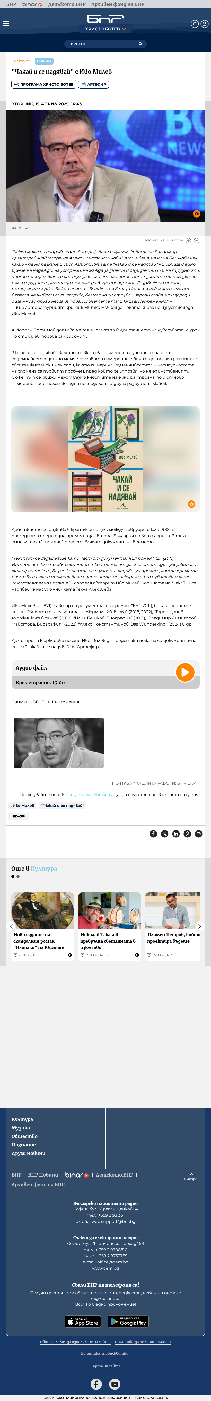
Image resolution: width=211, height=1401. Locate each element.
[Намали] (197, 241)
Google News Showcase (90, 794)
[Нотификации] (194, 24)
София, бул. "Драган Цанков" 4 (105, 1209)
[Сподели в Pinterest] (187, 834)
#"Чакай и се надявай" (62, 805)
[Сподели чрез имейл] (199, 834)
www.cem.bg (105, 1268)
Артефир (96, 84)
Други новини (29, 1153)
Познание (24, 1145)
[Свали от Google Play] (128, 1321)
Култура (21, 61)
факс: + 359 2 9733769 (106, 1255)
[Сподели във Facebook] (153, 834)
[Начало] (105, 19)
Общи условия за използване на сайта (75, 1342)
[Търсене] (140, 44)
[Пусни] (185, 672)
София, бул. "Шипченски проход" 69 (105, 1243)
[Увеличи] (188, 241)
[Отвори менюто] (6, 23)
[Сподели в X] (165, 834)
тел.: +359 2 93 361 (105, 1215)
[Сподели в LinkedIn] (176, 834)
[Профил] (204, 24)
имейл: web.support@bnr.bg (106, 1221)
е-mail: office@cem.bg (106, 1262)
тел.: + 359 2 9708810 (106, 1249)
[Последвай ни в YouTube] (115, 1384)
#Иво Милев (22, 805)
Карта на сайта (105, 1366)
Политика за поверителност (143, 1342)
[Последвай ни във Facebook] (96, 1384)
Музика (21, 1128)
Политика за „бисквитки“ (106, 1353)
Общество (25, 1136)
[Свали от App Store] (83, 1321)
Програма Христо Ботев (46, 84)
